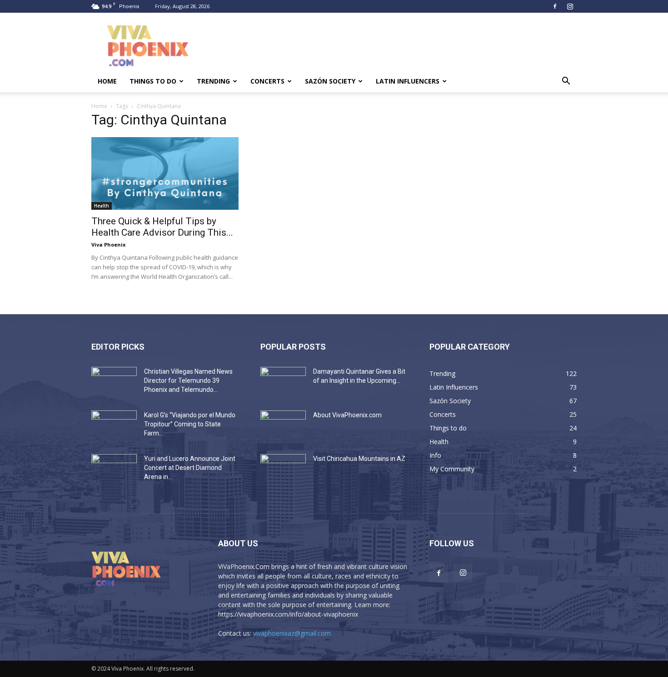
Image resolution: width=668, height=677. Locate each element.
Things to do (153, 81)
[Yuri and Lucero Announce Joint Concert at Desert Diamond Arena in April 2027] (114, 470)
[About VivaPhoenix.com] (283, 426)
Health (101, 206)
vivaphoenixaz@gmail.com (292, 633)
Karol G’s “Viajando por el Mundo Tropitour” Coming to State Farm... (189, 424)
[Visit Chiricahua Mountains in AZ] (283, 470)
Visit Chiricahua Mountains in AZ (359, 458)
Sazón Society (330, 81)
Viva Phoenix (108, 244)
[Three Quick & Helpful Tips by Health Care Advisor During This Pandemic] (165, 173)
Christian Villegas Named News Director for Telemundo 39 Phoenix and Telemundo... (188, 380)
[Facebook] (555, 6)
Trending (213, 81)
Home (107, 81)
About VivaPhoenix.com (347, 415)
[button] (566, 82)
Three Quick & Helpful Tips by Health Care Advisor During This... (162, 227)
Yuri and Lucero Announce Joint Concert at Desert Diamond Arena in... (189, 467)
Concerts (267, 81)
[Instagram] (570, 6)
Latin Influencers (407, 81)
